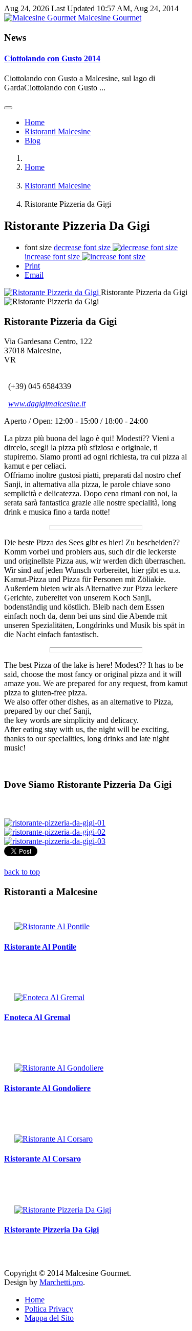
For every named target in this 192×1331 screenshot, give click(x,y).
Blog (32, 140)
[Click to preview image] (52, 292)
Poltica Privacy (49, 1308)
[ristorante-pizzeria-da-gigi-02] (54, 832)
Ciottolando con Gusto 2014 (52, 58)
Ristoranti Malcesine (58, 131)
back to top (22, 871)
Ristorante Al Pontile (40, 946)
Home (35, 122)
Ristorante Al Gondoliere (47, 1088)
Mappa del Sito (49, 1318)
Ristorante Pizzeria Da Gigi (51, 1229)
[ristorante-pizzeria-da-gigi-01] (54, 822)
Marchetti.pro (61, 1282)
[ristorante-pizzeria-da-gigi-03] (54, 841)
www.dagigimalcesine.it (47, 403)
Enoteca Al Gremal (37, 1017)
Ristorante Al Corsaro (42, 1158)
